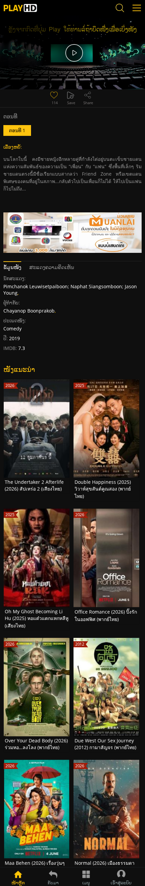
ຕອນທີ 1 (17, 130)
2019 (14, 338)
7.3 (21, 348)
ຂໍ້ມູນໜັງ (12, 267)
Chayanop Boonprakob (29, 310)
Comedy (12, 328)
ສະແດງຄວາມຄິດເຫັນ (51, 267)
